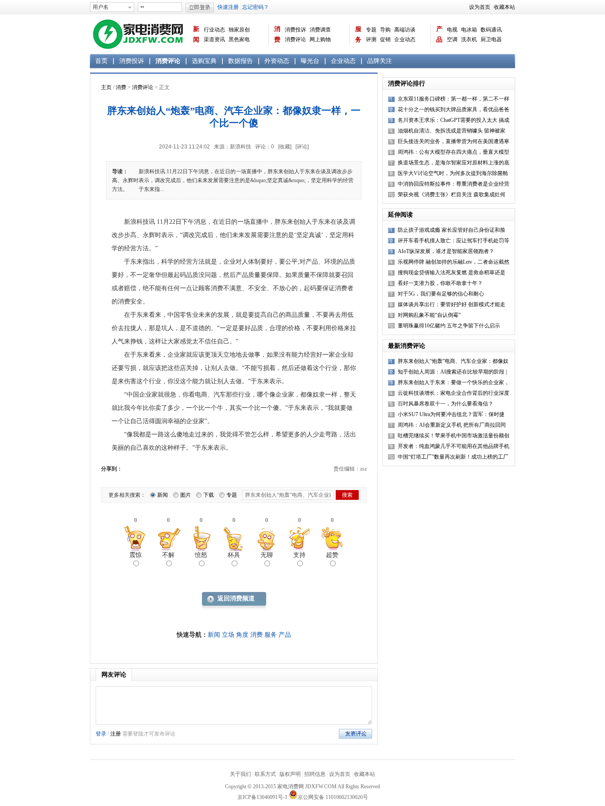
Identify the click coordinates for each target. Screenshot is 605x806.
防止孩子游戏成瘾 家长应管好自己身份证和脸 (451, 230)
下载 (208, 495)
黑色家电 (239, 39)
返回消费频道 (236, 598)
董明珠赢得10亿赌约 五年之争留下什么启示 (449, 326)
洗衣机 (469, 39)
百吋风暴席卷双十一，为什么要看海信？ (445, 404)
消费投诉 (295, 30)
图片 (185, 495)
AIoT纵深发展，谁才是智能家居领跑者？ (446, 251)
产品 (439, 34)
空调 (452, 39)
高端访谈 (404, 30)
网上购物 (320, 39)
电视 (452, 30)
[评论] (302, 147)
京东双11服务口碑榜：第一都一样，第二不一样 (453, 99)
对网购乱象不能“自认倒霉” (429, 315)
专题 (371, 30)
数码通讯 (491, 30)
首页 (101, 61)
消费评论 (295, 39)
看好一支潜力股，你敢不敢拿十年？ (440, 283)
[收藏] (284, 147)
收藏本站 (504, 7)
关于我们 (240, 774)
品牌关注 (379, 61)
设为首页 (479, 7)
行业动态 (214, 30)
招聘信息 (315, 774)
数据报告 (240, 61)
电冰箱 (469, 30)
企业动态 (404, 39)
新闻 (196, 34)
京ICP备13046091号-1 (262, 797)
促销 (385, 39)
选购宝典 (204, 61)
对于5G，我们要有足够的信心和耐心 (441, 294)
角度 (242, 634)
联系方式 (265, 774)
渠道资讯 (214, 39)
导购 (385, 30)
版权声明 (290, 774)
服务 (358, 34)
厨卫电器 (491, 39)
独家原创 (239, 30)
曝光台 (310, 61)
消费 (277, 34)
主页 (106, 87)
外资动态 (276, 61)
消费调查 (320, 30)
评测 (371, 39)
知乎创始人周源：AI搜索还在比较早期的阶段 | (452, 372)
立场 (228, 634)
